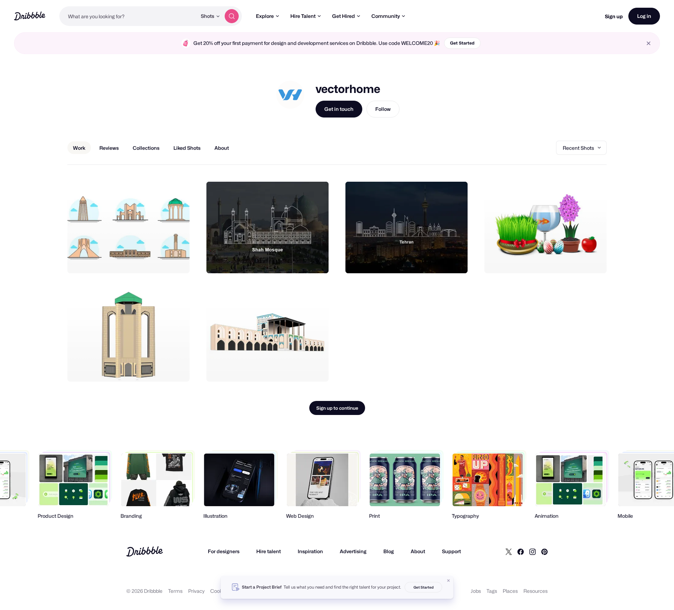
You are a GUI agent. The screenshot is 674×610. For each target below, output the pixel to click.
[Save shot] (162, 260)
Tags (492, 591)
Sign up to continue (337, 408)
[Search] (232, 16)
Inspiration (310, 551)
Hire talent (268, 551)
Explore (265, 16)
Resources (535, 591)
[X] (508, 551)
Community (385, 16)
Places (510, 591)
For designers (223, 551)
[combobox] (128, 16)
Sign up (614, 16)
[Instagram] (532, 551)
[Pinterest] (544, 551)
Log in (644, 16)
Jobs (476, 591)
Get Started (462, 43)
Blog (388, 551)
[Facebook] (520, 551)
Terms (175, 591)
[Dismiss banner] (448, 580)
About (418, 551)
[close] (648, 43)
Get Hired (343, 16)
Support (451, 551)
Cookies (219, 591)
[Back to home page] (29, 16)
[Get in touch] (148, 260)
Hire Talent (303, 16)
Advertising (353, 551)
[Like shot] (177, 260)
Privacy (196, 591)
